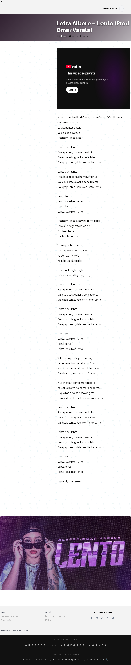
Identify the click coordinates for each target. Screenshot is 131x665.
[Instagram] (97, 618)
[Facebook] (19, 47)
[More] (48, 47)
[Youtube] (113, 618)
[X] (33, 47)
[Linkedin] (41, 47)
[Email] (11, 47)
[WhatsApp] (26, 47)
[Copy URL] (4, 47)
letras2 (63, 36)
